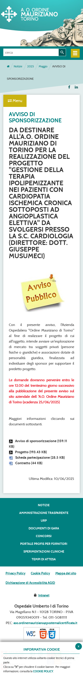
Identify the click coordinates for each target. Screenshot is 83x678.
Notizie (18, 66)
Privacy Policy (15, 573)
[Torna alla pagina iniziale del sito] (8, 66)
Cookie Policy (40, 573)
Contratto (28, 463)
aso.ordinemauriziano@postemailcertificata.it (45, 623)
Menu (17, 100)
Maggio (43, 66)
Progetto (31, 452)
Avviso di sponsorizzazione (38, 444)
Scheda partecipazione (40, 457)
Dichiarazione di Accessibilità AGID (30, 583)
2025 (30, 66)
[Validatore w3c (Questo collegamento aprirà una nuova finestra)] (41, 633)
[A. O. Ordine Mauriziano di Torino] (36, 13)
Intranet (43, 595)
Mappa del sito (65, 573)
